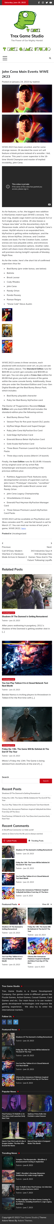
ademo (4, 834)
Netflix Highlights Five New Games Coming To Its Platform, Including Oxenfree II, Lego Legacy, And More (34, 1202)
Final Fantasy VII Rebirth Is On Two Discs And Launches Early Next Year (13, 1116)
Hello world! (29, 830)
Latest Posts (12, 841)
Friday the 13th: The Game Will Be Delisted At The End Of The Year (39, 929)
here (23, 528)
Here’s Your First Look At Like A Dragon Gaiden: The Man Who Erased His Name (14, 1143)
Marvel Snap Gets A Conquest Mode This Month (39, 1142)
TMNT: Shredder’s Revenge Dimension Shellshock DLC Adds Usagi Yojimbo (30, 1174)
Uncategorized (19, 533)
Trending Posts (37, 841)
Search (5, 777)
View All (45, 904)
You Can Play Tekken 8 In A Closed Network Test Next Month (25, 805)
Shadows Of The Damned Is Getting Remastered (25, 616)
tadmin (36, 81)
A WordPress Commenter (12, 830)
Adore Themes (25, 1220)
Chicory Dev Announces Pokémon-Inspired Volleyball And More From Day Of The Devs (32, 1078)
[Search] (50, 58)
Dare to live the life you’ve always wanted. (26, 834)
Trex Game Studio (27, 36)
